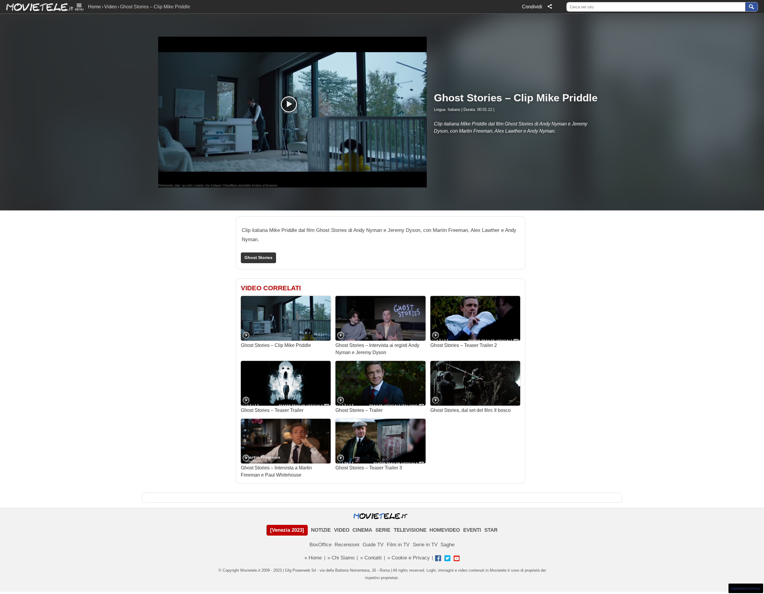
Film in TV (398, 545)
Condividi (532, 6)
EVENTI (472, 530)
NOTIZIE (321, 530)
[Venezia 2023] (287, 530)
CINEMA (362, 530)
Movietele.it (36, 6)
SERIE (382, 530)
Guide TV (373, 545)
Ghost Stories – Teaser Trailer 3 (368, 467)
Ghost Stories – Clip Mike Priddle (276, 345)
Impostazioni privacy (746, 588)
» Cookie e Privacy (408, 558)
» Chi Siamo (341, 558)
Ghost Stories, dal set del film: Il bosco (470, 410)
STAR (490, 530)
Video (110, 6)
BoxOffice (320, 545)
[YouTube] (457, 558)
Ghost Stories (258, 257)
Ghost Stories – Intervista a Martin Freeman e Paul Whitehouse (276, 471)
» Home (313, 558)
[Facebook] (438, 558)
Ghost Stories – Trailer (359, 410)
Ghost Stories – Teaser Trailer (272, 410)
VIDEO (341, 530)
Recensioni (347, 545)
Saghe (447, 545)
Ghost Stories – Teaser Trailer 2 (463, 345)
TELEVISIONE (410, 530)
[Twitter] (447, 558)
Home (94, 6)
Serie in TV (425, 545)
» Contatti (371, 558)
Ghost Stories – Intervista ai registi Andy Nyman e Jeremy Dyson (377, 349)
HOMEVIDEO (444, 530)
